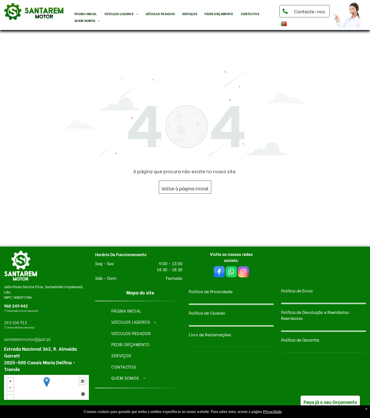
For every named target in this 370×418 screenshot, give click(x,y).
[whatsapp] (231, 272)
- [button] (10, 387)
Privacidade (272, 411)
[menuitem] (86, 14)
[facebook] (219, 272)
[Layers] (82, 381)
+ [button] (10, 381)
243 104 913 (15, 322)
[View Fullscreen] (10, 398)
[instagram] (243, 272)
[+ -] (46, 387)
